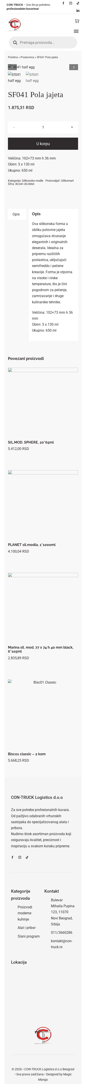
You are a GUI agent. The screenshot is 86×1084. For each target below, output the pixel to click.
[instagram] (70, 3)
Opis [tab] (16, 214)
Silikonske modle (32, 180)
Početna (13, 57)
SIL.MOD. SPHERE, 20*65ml (31, 442)
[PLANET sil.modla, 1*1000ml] (43, 505)
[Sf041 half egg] (43, 67)
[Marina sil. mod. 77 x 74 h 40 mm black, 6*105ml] (43, 608)
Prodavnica (27, 57)
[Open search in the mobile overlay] (43, 42)
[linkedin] (78, 10)
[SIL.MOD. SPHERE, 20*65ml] (43, 403)
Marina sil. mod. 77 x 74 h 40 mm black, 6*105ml (40, 649)
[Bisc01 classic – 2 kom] (43, 714)
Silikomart (67, 180)
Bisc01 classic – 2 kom (27, 754)
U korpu (43, 143)
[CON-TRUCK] (15, 18)
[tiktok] (78, 3)
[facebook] (63, 3)
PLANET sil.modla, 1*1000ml (32, 545)
